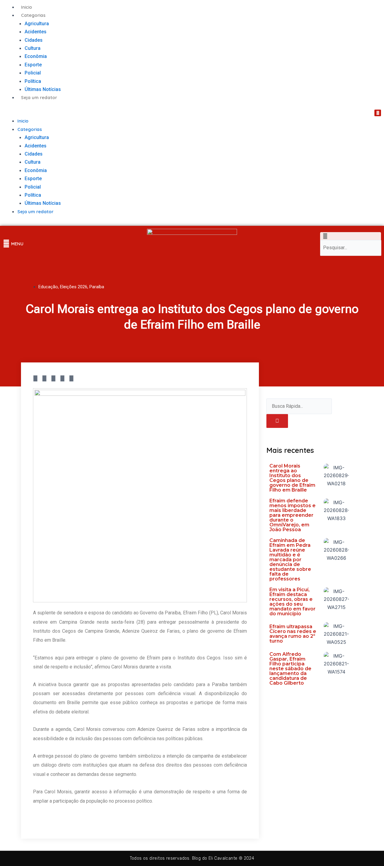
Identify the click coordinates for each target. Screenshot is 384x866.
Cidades (34, 40)
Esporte (33, 65)
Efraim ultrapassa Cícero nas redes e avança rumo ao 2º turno (292, 634)
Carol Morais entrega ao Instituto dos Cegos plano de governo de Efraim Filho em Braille (292, 478)
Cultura (32, 48)
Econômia (36, 56)
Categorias (33, 15)
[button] (96, 113)
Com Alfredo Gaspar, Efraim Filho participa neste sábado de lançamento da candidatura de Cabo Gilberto (290, 668)
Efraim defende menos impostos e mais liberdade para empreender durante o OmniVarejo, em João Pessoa (292, 515)
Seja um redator (39, 97)
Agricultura (37, 23)
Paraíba (96, 286)
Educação (48, 286)
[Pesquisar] (277, 421)
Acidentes (35, 32)
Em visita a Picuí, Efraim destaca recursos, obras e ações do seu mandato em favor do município (292, 601)
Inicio (26, 7)
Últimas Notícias (43, 89)
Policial (33, 73)
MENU (17, 244)
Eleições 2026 (73, 286)
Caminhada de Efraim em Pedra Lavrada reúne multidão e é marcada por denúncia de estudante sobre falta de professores (290, 559)
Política (33, 81)
